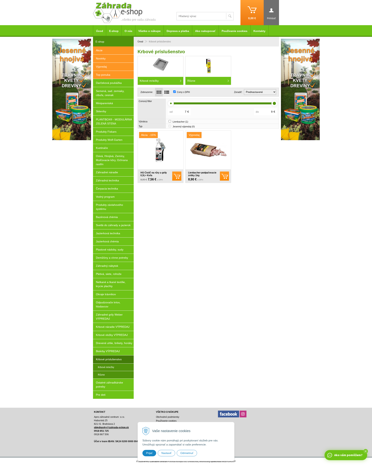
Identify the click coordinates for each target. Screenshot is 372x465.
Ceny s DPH (183, 92)
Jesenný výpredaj (184, 126)
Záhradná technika (107, 180)
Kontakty (259, 31)
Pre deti (100, 394)
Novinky (101, 58)
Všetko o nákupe (149, 31)
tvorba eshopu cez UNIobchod (183, 461)
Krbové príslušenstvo (109, 359)
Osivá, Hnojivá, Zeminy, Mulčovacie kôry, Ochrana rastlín (112, 160)
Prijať (149, 453)
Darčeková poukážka (109, 82)
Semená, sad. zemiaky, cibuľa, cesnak (110, 93)
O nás (128, 31)
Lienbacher (180, 121)
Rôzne (101, 374)
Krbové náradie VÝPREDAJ (112, 326)
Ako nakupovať (205, 31)
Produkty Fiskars (106, 131)
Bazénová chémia (107, 217)
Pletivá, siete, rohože (108, 273)
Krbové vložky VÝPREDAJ (112, 334)
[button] (365, 451)
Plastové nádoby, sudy (109, 249)
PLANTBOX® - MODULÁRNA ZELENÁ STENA (114, 121)
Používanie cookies (234, 31)
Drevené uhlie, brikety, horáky (114, 343)
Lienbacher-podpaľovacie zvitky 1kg (202, 174)
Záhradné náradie (107, 172)
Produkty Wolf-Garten (109, 139)
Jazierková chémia (107, 241)
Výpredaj (101, 66)
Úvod (140, 41)
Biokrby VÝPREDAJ (108, 351)
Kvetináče (102, 147)
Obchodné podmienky (167, 417)
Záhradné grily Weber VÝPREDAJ (109, 316)
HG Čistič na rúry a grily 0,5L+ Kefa (153, 174)
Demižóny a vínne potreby (112, 257)
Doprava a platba (178, 31)
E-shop (114, 31)
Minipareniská (104, 103)
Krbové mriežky (106, 367)
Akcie (99, 50)
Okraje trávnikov (106, 294)
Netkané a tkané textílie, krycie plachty (111, 284)
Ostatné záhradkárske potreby (109, 384)
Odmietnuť (186, 453)
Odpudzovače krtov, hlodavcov (108, 304)
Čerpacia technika (107, 188)
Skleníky (101, 111)
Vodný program (105, 196)
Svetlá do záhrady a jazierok (113, 225)
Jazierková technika (108, 233)
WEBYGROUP (229, 461)
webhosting (204, 461)
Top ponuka (103, 74)
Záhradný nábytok (107, 265)
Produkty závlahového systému (109, 206)
